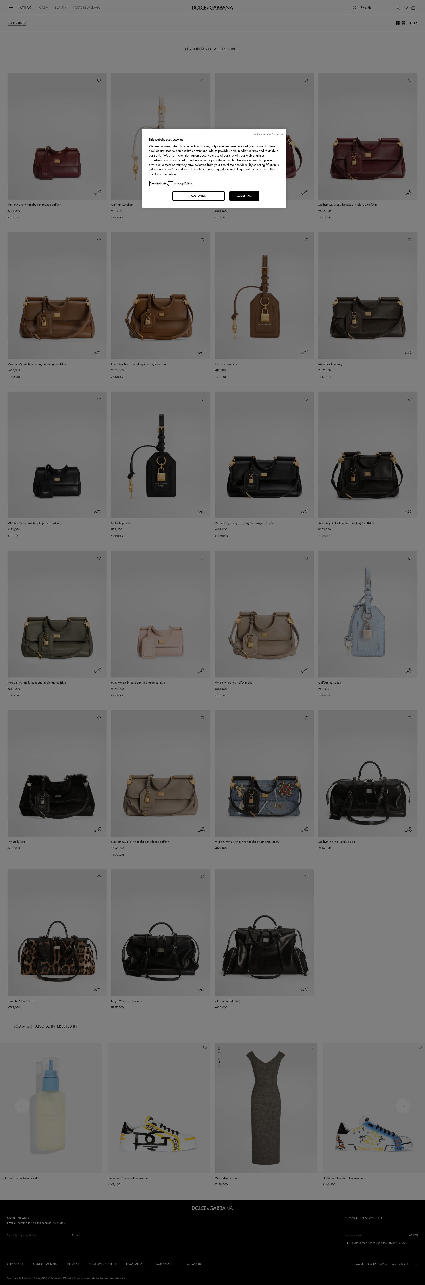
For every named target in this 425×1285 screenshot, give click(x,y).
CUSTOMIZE (198, 196)
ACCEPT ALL (244, 196)
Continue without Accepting (268, 134)
